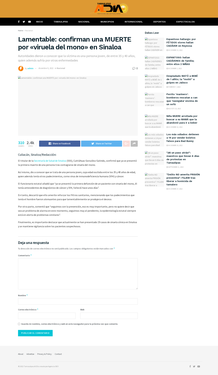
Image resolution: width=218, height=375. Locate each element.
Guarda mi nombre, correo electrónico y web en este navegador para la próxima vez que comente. (69, 323)
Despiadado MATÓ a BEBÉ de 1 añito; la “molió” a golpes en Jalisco (182, 79)
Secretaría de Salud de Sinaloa (50, 160)
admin (30, 68)
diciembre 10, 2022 (175, 127)
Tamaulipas (61, 21)
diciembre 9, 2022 (45, 68)
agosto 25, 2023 (174, 108)
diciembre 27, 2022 (175, 189)
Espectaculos (185, 21)
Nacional (84, 21)
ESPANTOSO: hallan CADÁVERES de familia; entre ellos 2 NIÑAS (180, 61)
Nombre (23, 295)
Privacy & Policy (44, 354)
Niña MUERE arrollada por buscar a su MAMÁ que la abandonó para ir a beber (181, 119)
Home (20, 30)
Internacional (134, 21)
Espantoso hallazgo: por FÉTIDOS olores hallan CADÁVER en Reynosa (181, 42)
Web (82, 309)
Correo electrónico (28, 309)
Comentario (25, 255)
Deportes (159, 21)
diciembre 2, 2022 (175, 68)
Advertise (30, 354)
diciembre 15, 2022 (175, 50)
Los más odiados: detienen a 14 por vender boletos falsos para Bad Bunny (182, 138)
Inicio (39, 21)
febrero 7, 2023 (174, 87)
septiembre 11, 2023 (175, 167)
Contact (58, 354)
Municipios (107, 21)
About (20, 354)
